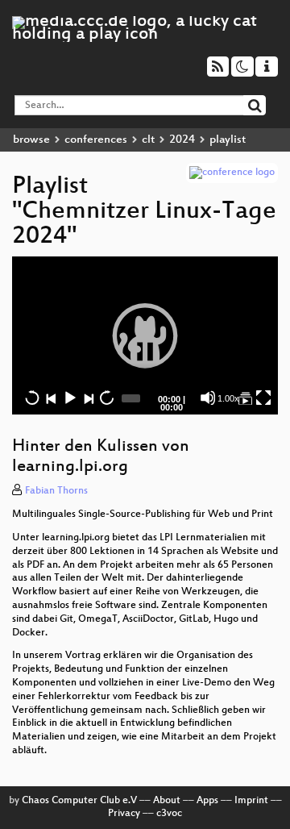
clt (148, 140)
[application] (145, 335)
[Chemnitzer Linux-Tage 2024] (245, 397)
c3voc (169, 813)
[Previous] (51, 397)
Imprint (251, 800)
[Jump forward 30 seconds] (106, 397)
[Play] (145, 335)
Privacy (124, 813)
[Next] (88, 397)
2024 (182, 140)
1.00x (228, 398)
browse (31, 140)
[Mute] (208, 397)
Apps (207, 800)
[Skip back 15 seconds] (32, 397)
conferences (95, 140)
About (166, 800)
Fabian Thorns (56, 491)
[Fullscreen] (263, 397)
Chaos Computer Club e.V (79, 800)
